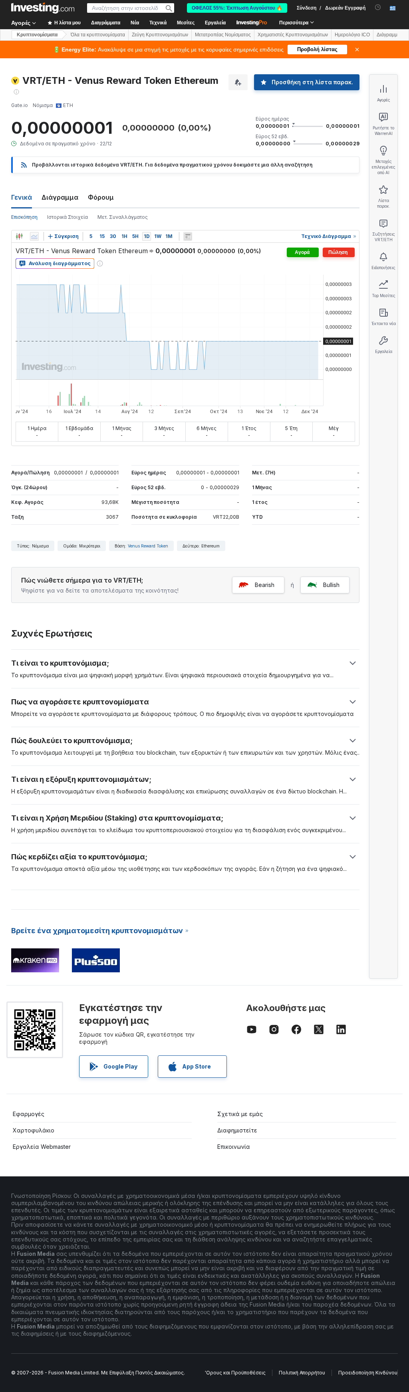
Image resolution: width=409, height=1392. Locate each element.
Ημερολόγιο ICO (352, 35)
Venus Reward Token (148, 545)
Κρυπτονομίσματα (37, 35)
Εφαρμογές (28, 1113)
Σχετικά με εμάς (240, 1113)
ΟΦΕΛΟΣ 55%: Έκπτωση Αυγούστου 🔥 (237, 8)
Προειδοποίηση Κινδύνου (367, 1373)
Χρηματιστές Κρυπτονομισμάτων (293, 35)
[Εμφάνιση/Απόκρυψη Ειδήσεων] (187, 236)
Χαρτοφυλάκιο (33, 1130)
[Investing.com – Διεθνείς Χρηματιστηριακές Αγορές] (42, 8)
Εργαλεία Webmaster (42, 1146)
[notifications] (378, 7)
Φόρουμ (101, 197)
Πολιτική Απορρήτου (302, 1373)
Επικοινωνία (233, 1146)
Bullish (331, 584)
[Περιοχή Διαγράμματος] (34, 236)
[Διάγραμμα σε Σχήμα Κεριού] (19, 236)
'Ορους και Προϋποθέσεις (235, 1373)
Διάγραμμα (60, 197)
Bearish (264, 584)
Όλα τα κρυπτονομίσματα (98, 35)
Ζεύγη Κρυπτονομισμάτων (160, 35)
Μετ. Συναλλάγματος (122, 217)
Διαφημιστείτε (237, 1130)
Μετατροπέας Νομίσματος (223, 35)
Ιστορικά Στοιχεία (67, 217)
